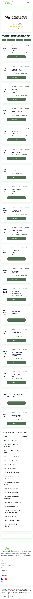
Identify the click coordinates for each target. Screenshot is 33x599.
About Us (3, 563)
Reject (11, 596)
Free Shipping (27, 39)
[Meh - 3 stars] (16, 27)
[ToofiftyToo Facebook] (2, 579)
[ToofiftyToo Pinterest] (6, 579)
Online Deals (19, 39)
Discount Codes (11, 39)
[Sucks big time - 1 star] (11, 27)
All (4, 39)
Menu (29, 3)
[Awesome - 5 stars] (22, 27)
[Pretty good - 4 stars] (19, 27)
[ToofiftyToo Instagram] (1, 582)
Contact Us (4, 570)
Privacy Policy (5, 568)
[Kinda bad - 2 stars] (14, 27)
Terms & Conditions (6, 565)
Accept (4, 596)
